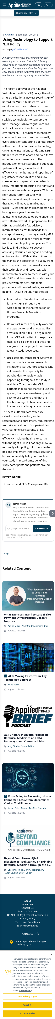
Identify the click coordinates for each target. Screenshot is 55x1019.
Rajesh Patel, (13, 808)
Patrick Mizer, (14, 626)
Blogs (6, 553)
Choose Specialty (24, 13)
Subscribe (40, 528)
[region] (27, 984)
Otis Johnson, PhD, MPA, (19, 869)
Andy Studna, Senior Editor (35, 626)
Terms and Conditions (27, 922)
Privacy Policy (27, 918)
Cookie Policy (25, 990)
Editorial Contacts (27, 911)
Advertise (27, 904)
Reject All (27, 1005)
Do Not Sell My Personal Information (27, 915)
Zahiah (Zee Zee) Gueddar (34, 808)
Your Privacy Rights (27, 925)
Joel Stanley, (38, 869)
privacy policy (16, 537)
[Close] (51, 954)
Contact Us (27, 908)
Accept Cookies (27, 1013)
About (27, 900)
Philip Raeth (13, 684)
